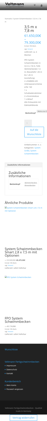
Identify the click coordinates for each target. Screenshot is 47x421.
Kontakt (10, 373)
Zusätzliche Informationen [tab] (18, 165)
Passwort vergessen (15, 389)
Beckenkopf (30, 113)
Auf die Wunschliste (34, 132)
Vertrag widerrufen (23, 417)
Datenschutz (12, 369)
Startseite (8, 18)
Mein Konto (11, 385)
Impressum (11, 365)
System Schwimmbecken (22, 18)
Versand (30, 49)
